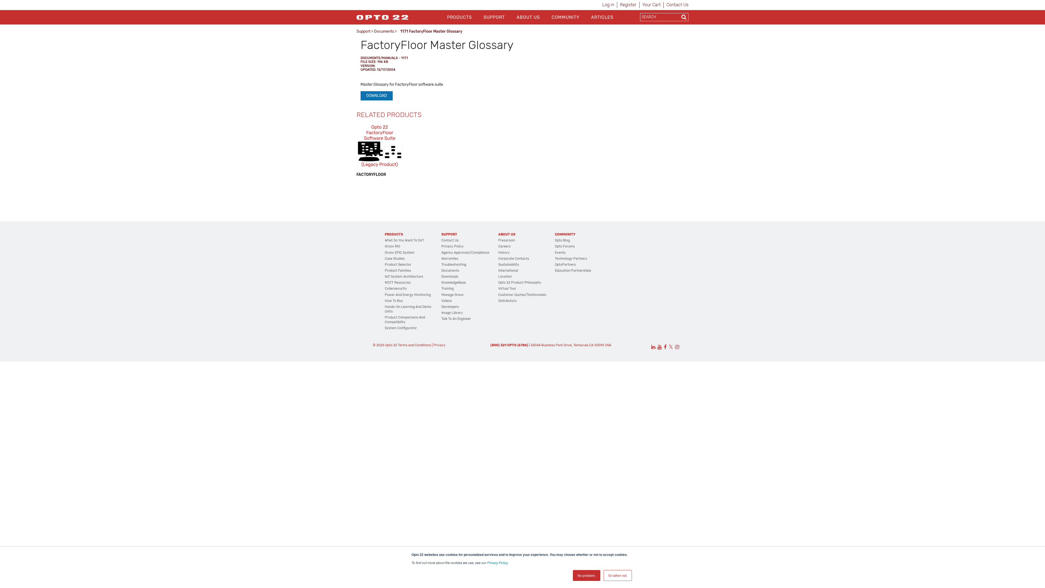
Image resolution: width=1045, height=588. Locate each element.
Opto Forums (565, 246)
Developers (450, 307)
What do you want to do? (404, 240)
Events (560, 253)
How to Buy (394, 301)
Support (494, 17)
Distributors (507, 301)
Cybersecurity (396, 288)
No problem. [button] (586, 575)
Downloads (449, 276)
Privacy (439, 345)
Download (376, 95)
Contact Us (677, 4)
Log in (608, 4)
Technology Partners (571, 259)
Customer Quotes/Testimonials (522, 295)
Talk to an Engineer (456, 319)
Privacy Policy (497, 562)
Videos (446, 301)
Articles (602, 17)
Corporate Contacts (513, 259)
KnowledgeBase (453, 282)
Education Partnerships (573, 270)
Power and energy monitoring (408, 295)
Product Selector (398, 265)
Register (628, 4)
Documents (384, 31)
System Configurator (401, 328)
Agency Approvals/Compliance (465, 253)
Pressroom (506, 240)
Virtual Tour (507, 288)
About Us (528, 17)
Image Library (452, 313)
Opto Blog (562, 240)
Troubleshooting (453, 265)
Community (565, 17)
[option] (379, 150)
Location (505, 276)
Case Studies (395, 259)
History (504, 253)
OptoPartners (565, 265)
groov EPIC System (399, 253)
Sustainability (508, 265)
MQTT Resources (398, 282)
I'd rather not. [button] (617, 575)
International (508, 270)
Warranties (449, 259)
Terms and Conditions (414, 345)
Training (447, 288)
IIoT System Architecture (404, 276)
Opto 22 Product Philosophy (519, 282)
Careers (504, 246)
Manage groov (452, 295)
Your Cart (651, 4)
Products (459, 17)
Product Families (398, 270)
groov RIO (392, 246)
